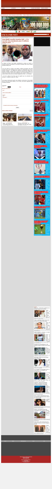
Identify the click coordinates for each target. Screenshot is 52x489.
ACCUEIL (3, 8)
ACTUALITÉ (13, 8)
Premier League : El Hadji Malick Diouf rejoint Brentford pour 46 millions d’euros (42, 131)
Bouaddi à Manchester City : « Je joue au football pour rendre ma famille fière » (42, 177)
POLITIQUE (23, 8)
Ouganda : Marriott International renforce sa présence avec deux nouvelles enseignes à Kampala (40, 383)
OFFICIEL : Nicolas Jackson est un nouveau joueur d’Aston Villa (41, 115)
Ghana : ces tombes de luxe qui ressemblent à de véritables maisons (41, 410)
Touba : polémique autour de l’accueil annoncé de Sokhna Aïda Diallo (41, 321)
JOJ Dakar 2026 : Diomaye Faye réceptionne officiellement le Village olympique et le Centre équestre (41, 86)
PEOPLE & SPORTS (44, 8)
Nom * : (4, 90)
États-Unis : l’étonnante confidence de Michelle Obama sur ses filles (42, 308)
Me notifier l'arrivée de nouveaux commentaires (11, 105)
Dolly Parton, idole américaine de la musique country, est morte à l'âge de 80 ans (41, 423)
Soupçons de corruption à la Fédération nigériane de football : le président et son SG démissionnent (41, 162)
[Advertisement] (19, 11)
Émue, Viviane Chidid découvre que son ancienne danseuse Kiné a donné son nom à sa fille (41, 396)
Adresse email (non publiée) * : (7, 92)
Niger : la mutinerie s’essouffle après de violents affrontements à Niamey (8, 124)
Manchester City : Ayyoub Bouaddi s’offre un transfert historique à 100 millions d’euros (41, 192)
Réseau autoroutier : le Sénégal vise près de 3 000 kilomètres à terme (24, 124)
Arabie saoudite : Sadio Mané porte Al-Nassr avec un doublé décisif (42, 207)
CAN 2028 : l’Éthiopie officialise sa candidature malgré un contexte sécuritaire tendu (41, 222)
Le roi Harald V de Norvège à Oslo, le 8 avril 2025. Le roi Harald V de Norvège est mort (41, 370)
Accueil (3, 37)
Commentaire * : (5, 97)
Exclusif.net (10, 34)
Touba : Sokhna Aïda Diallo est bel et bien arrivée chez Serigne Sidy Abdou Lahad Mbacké (30, 15)
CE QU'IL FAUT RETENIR (35, 8)
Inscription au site (26, 461)
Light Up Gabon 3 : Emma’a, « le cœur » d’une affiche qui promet (42, 333)
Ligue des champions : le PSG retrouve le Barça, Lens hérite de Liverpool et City (40, 146)
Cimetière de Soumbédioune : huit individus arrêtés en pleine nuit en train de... (42, 345)
